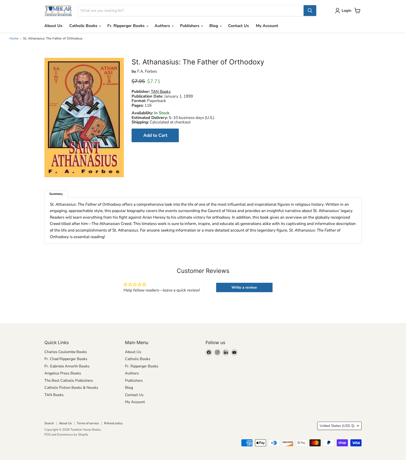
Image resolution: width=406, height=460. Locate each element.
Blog (214, 25)
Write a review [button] (244, 287)
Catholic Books (83, 25)
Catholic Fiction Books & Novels (71, 387)
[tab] (56, 194)
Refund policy (113, 423)
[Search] (310, 10)
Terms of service (88, 423)
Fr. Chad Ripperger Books (65, 359)
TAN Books (54, 394)
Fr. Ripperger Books (126, 25)
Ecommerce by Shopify (72, 434)
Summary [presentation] (56, 194)
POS (47, 434)
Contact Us (238, 25)
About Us (53, 25)
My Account (267, 25)
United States (337, 425)
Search (49, 423)
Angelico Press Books (62, 373)
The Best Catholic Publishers (68, 380)
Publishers (190, 25)
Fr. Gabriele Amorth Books (67, 366)
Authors (163, 25)
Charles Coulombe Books (65, 351)
